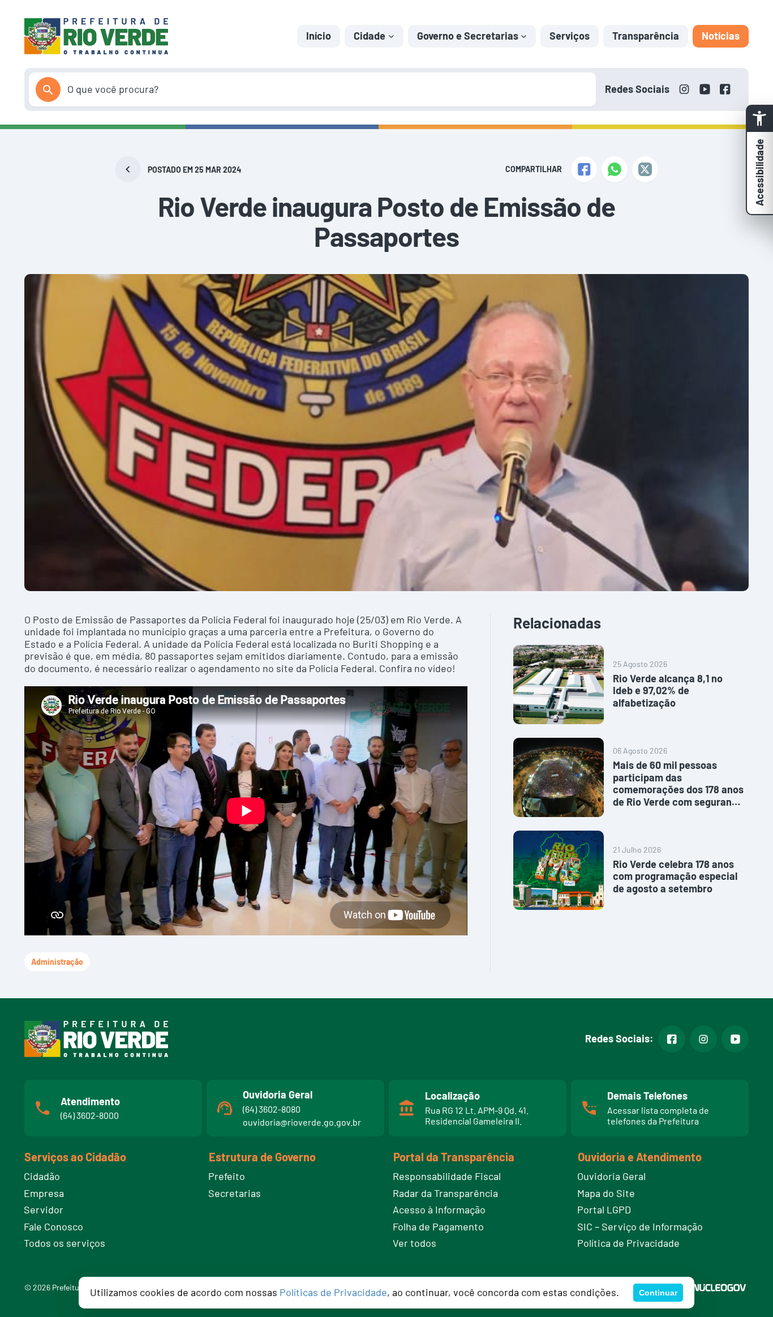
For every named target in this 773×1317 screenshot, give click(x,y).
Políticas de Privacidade (333, 1292)
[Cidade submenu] (391, 36)
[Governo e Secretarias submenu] (524, 36)
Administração (57, 962)
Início (318, 35)
